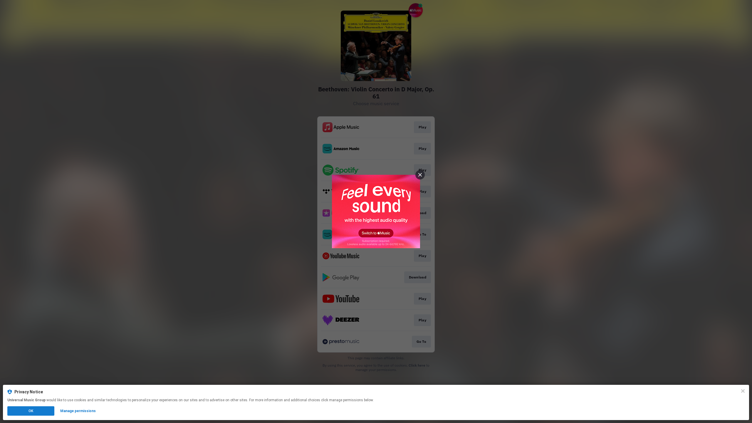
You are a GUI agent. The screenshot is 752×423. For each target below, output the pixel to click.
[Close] (743, 391)
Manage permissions (78, 411)
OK (30, 411)
